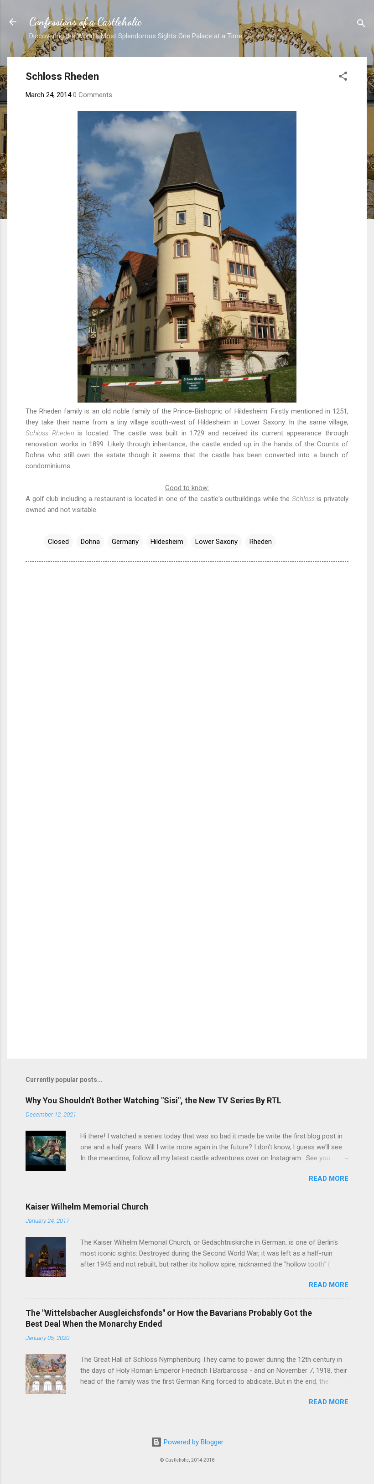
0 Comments (92, 95)
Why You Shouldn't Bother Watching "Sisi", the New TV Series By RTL (153, 1100)
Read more (328, 1178)
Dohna (90, 542)
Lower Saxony (216, 542)
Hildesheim (167, 542)
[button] (343, 78)
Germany (125, 542)
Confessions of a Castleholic (85, 21)
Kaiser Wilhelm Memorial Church (87, 1206)
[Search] (361, 25)
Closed (58, 542)
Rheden (260, 542)
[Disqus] (187, 685)
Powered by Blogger (192, 1442)
